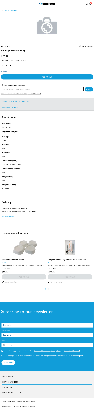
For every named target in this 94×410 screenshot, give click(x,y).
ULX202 (4, 263)
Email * (3, 340)
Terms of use (21, 401)
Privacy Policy (56, 351)
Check (89, 89)
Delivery (15, 107)
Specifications (6, 107)
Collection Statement (72, 351)
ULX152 (50, 263)
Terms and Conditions (42, 351)
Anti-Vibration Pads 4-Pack (13, 259)
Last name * (5, 331)
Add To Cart (47, 77)
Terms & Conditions (8, 401)
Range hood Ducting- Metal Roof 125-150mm (67, 259)
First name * (5, 321)
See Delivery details (8, 216)
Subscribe (8, 362)
